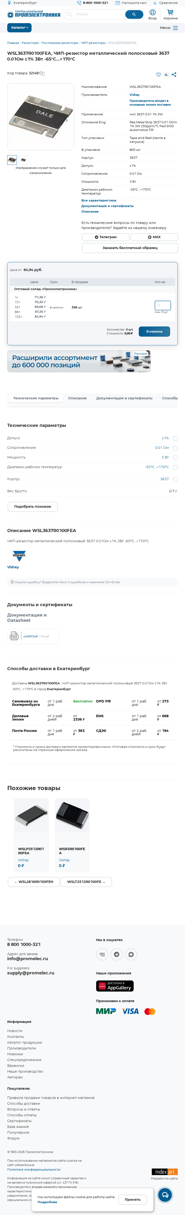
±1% (165, 438)
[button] (14, 120)
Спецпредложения (24, 1060)
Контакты (15, 1037)
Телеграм (108, 237)
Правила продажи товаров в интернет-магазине (51, 1098)
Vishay (134, 94)
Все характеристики (98, 200)
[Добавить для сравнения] (166, 74)
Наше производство (25, 1071)
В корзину (154, 331)
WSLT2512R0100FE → (86, 882)
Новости (14, 1031)
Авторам (15, 1077)
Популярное (18, 1132)
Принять (132, 1199)
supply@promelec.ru (30, 973)
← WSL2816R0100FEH (33, 882)
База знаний (18, 1127)
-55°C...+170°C (157, 467)
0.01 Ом (162, 448)
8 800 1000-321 (23, 945)
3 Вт (165, 457)
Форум (13, 1138)
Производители (21, 1048)
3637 (164, 479)
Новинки (15, 1054)
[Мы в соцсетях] (102, 954)
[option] (40, 116)
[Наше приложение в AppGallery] (115, 986)
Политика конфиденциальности (33, 1169)
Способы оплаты (22, 1115)
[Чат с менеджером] (165, 1195)
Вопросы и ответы (23, 1109)
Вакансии (15, 1066)
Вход (152, 18)
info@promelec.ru (27, 959)
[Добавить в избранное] (158, 74)
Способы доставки (23, 1103)
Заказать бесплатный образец (130, 248)
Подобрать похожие (32, 506)
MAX (157, 237)
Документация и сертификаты (107, 206)
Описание (90, 211)
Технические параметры (36, 398)
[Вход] (153, 12)
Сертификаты (19, 1121)
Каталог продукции (24, 1042)
